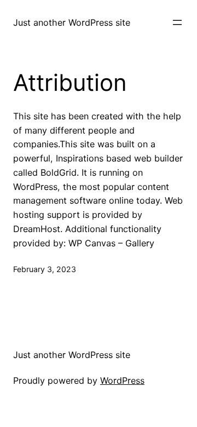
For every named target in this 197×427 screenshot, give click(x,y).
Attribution (70, 82)
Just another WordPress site (71, 22)
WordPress (122, 380)
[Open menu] (177, 22)
